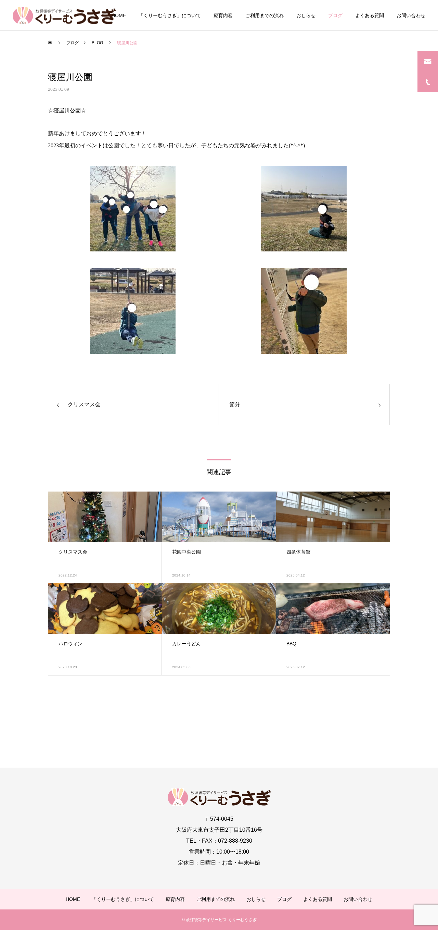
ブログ (335, 15)
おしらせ (305, 15)
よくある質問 (369, 15)
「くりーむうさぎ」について (170, 15)
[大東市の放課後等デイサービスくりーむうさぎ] (64, 15)
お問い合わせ (411, 15)
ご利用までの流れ (264, 15)
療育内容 (223, 15)
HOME (119, 15)
